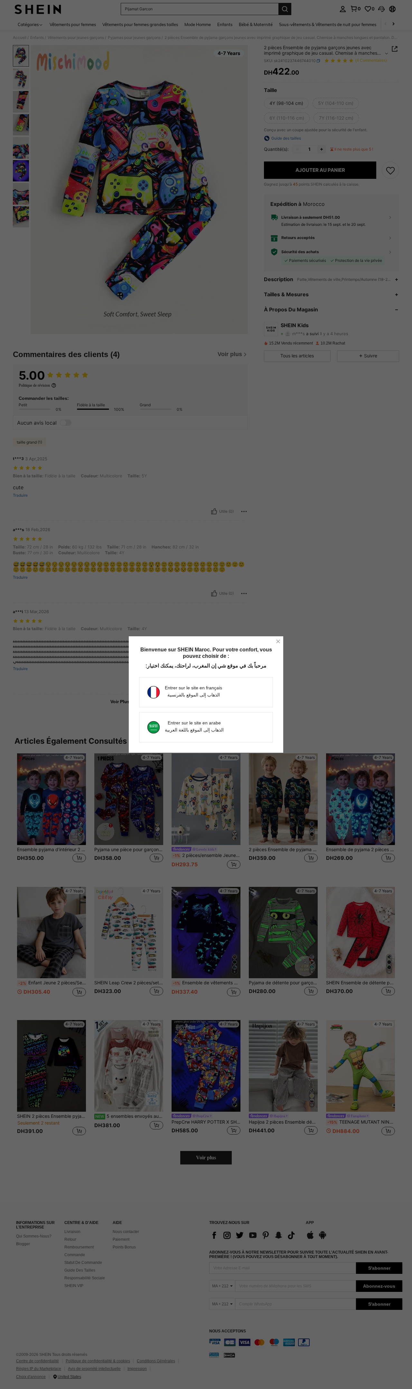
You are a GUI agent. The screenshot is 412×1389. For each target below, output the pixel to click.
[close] (278, 641)
